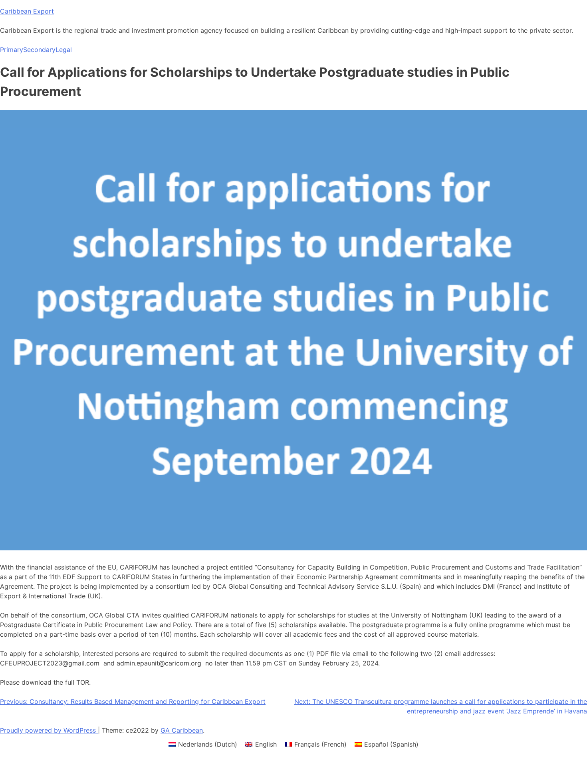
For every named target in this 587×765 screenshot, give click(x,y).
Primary (11, 50)
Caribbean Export (27, 11)
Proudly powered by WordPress (49, 730)
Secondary (39, 50)
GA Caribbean (182, 730)
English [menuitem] (266, 744)
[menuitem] (203, 744)
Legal (64, 50)
